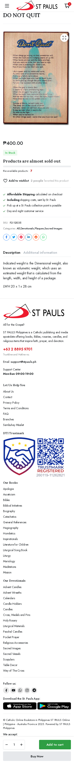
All (18, 228)
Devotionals (27, 228)
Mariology (9, 561)
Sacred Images (53, 228)
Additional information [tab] (40, 252)
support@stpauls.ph (23, 362)
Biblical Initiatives (12, 505)
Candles (8, 609)
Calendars (9, 598)
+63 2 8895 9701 (17, 349)
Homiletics (9, 533)
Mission (7, 572)
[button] (67, 6)
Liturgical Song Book (15, 550)
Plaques (39, 228)
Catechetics (9, 517)
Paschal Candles (12, 632)
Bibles (6, 500)
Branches (8, 419)
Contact (7, 397)
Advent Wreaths (12, 593)
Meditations (9, 567)
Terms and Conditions (16, 408)
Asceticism (9, 494)
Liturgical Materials (13, 626)
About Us (8, 391)
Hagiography (10, 528)
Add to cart (55, 744)
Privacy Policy (11, 403)
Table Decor (10, 665)
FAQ (6, 414)
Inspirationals (10, 539)
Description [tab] (11, 252)
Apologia (8, 489)
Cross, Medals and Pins (16, 615)
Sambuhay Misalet (13, 425)
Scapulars (8, 659)
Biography (9, 511)
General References (14, 522)
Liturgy (7, 556)
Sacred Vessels (11, 654)
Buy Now (37, 756)
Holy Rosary (10, 620)
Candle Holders (12, 604)
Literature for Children (16, 544)
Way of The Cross (13, 670)
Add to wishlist (19, 181)
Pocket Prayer (11, 637)
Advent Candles (12, 587)
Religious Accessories (15, 643)
